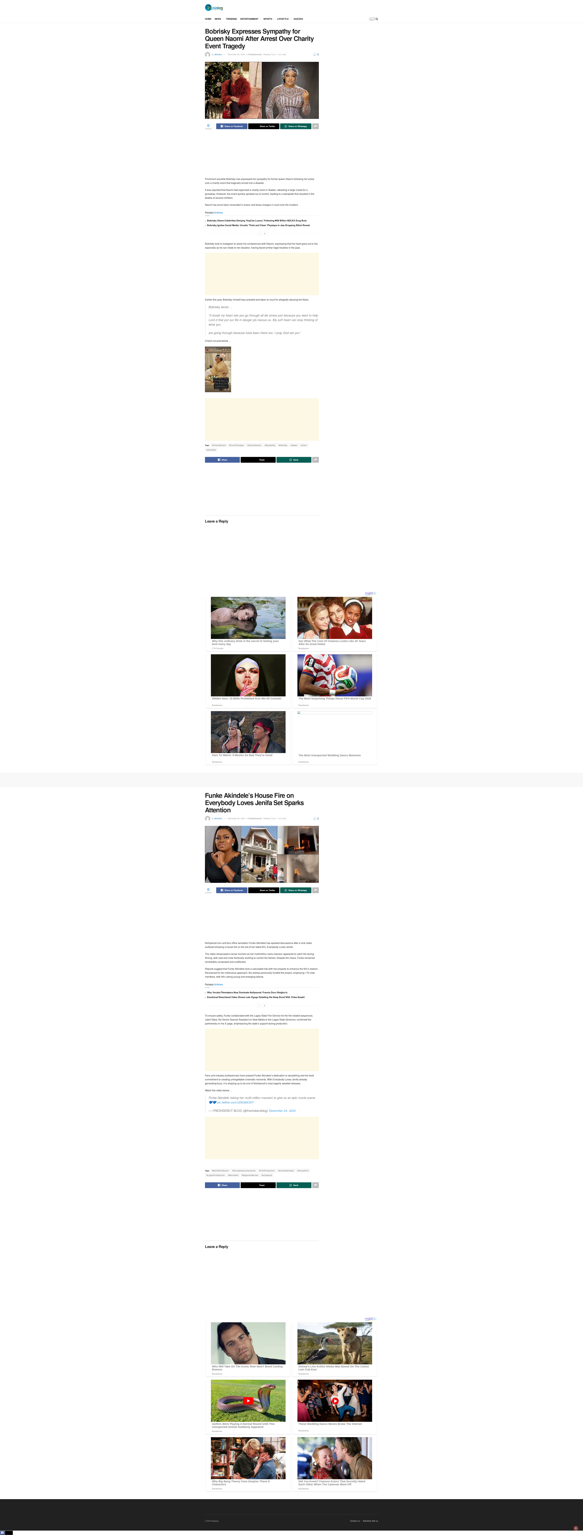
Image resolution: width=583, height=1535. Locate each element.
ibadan (294, 445)
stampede (211, 449)
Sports (267, 18)
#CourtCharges (236, 445)
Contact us (355, 1520)
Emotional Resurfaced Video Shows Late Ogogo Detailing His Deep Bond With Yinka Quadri (256, 997)
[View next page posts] (264, 233)
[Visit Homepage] (214, 7)
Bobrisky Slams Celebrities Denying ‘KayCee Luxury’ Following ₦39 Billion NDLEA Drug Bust (257, 220)
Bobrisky (283, 445)
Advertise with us (370, 1520)
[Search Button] (377, 19)
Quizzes (298, 18)
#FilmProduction (267, 1170)
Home (208, 18)
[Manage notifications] (575, 1528)
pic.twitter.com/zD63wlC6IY (235, 1102)
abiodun (218, 54)
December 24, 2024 (282, 1110)
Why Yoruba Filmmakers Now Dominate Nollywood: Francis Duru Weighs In (247, 992)
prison (304, 445)
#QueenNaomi (254, 445)
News (218, 18)
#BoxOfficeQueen (220, 1170)
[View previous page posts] (259, 233)
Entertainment (249, 18)
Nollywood (267, 1175)
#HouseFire (303, 1170)
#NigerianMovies (250, 1175)
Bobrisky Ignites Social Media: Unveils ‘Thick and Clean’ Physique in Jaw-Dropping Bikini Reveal (258, 225)
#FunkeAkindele (286, 1170)
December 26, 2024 (236, 54)
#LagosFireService (215, 1175)
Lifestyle (283, 18)
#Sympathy (270, 445)
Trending (231, 18)
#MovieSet (233, 1175)
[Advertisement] (302, 7)
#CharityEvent (219, 445)
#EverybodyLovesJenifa (244, 1170)
